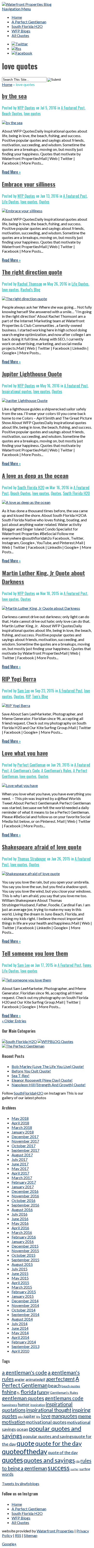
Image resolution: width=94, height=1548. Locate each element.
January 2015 (23, 1296)
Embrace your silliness (28, 184)
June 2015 (20, 1273)
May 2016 (20, 1223)
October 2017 (23, 1145)
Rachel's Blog (30, 290)
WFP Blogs (21, 31)
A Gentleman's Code (25, 771)
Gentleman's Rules (64, 1392)
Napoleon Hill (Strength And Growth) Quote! (49, 1084)
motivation (13, 1422)
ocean (22, 1429)
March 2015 (22, 1287)
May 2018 (20, 1118)
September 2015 (25, 1259)
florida (28, 1392)
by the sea (14, 95)
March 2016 (22, 1232)
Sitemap (30, 1535)
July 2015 (19, 1269)
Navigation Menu (16, 8)
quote (25, 1443)
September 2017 (25, 1150)
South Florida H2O (27, 26)
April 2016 (20, 1227)
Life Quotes (10, 202)
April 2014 (20, 1337)
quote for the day (58, 1443)
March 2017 (22, 1177)
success (59, 1468)
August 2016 (22, 1209)
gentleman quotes (23, 1398)
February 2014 (24, 1342)
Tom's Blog (40, 696)
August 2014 (22, 1319)
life (38, 1417)
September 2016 (25, 1205)
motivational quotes (46, 1422)
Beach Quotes (12, 113)
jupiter (29, 1416)
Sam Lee (23, 691)
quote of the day (63, 1452)
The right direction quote (32, 272)
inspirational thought (48, 1410)
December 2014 (25, 1300)
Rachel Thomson (29, 284)
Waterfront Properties (55, 1531)
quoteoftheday (24, 1451)
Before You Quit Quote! (31, 1071)
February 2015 (24, 1291)
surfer (74, 1469)
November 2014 (25, 1305)
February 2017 (24, 1182)
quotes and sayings (49, 1460)
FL (18, 1392)
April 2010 (20, 1351)
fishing (9, 1392)
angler (19, 1379)
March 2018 (22, 1127)
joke (20, 1416)
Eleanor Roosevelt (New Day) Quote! (42, 1080)
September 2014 (25, 1314)
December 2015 (25, 1246)
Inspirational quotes (17, 391)
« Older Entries (14, 1020)
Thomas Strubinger (31, 859)
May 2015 (20, 1278)
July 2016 (19, 1214)
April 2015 (20, 1282)
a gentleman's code (24, 1372)
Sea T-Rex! (20, 1075)
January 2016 (23, 1241)
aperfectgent (60, 1379)
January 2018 (23, 1132)
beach (54, 1385)
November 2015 (25, 1250)
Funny (87, 965)
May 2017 (20, 1168)
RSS (18, 1535)
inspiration (37, 1405)
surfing (84, 1469)
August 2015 (22, 1264)
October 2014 (23, 1310)
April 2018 (20, 1123)
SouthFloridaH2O (28, 1093)
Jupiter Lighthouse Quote (32, 373)
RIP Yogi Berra (19, 678)
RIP (28, 696)
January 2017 (23, 1186)
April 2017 (20, 1173)
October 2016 (23, 1200)
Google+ (9, 1544)
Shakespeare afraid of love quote (41, 846)
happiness (9, 1405)
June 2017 (20, 1164)
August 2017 (22, 1154)
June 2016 (20, 1218)
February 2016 (24, 1237)
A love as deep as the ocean (35, 475)
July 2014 (19, 1323)
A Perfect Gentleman (29, 21)
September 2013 (25, 1346)
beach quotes (70, 1386)
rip (78, 1461)
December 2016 (25, 1191)
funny (43, 1392)
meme (84, 1416)
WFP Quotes (26, 108)
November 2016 (25, 1196)
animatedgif (35, 1379)
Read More (11, 172)
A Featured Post (73, 108)
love (46, 1416)
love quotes (32, 113)
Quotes (44, 202)
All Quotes (20, 35)
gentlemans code (64, 1398)
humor (24, 1404)
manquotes (64, 1416)
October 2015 (23, 1255)
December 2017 (25, 1136)
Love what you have (25, 753)
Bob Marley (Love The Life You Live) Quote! (48, 1066)
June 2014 (20, 1328)
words (7, 1474)
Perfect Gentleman (31, 765)
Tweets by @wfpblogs (20, 1483)
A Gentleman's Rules (56, 771)
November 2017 (25, 1141)
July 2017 (19, 1159)
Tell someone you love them (35, 953)
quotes (12, 1460)
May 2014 (20, 1332)
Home (17, 17)
